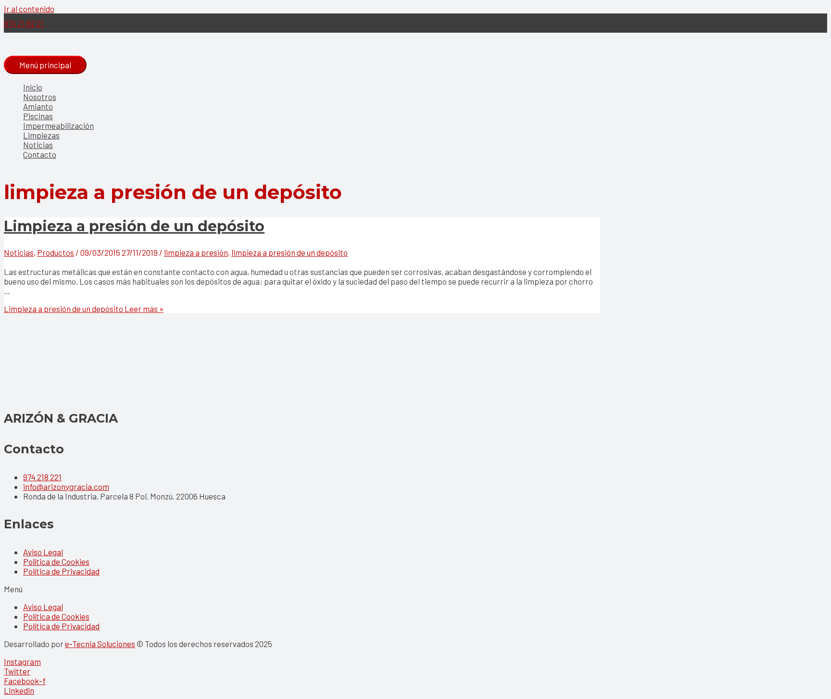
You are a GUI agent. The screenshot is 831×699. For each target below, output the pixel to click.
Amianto (38, 106)
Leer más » (84, 308)
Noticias (38, 145)
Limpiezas (41, 135)
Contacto (39, 154)
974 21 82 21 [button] (24, 23)
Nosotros (39, 96)
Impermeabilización (58, 125)
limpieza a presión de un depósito (289, 252)
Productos (55, 252)
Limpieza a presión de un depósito (134, 226)
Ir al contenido (29, 8)
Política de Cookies (56, 561)
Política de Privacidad (61, 571)
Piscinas (38, 116)
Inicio (32, 87)
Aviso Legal (43, 552)
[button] (415, 589)
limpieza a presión (196, 252)
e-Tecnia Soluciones (100, 644)
